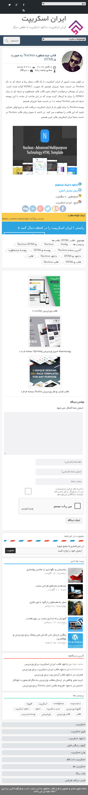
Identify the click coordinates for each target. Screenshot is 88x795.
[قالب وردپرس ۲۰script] (45, 306)
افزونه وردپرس (73, 709)
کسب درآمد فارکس (75, 780)
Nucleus (49, 244)
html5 (64, 244)
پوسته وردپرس (28, 714)
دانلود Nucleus (49, 256)
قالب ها (56, 240)
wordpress (58, 704)
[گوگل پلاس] (16, 5)
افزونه (29, 704)
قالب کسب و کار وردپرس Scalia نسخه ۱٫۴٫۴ (45, 391)
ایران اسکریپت (53, 709)
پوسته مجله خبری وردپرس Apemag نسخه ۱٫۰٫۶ (45, 351)
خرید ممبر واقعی (74, 680)
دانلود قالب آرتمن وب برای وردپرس (53, 675)
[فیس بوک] (23, 5)
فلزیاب (79, 675)
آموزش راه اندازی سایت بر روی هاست (46, 618)
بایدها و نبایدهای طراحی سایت (50, 586)
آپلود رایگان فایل (76, 745)
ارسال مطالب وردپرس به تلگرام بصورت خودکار (37, 680)
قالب (30, 256)
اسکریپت (42, 704)
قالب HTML (68, 240)
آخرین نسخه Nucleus (69, 250)
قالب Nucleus (51, 262)
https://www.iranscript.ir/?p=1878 (23, 219)
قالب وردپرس (63, 714)
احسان (79, 685)
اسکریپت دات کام (76, 759)
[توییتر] (9, 5)
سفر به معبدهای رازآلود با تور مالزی (48, 602)
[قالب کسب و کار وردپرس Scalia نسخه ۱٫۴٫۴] (45, 387)
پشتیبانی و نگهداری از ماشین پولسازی (46, 569)
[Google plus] (40, 211)
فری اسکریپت (78, 731)
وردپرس (46, 714)
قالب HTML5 (73, 262)
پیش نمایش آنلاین (68, 191)
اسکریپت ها (79, 766)
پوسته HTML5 (42, 250)
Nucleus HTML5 (27, 244)
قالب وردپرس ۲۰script (44, 311)
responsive (75, 704)
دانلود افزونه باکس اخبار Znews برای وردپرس (47, 685)
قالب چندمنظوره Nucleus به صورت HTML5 (33, 57)
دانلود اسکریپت (22, 709)
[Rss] (23, 10)
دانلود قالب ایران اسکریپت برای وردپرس (46, 664)
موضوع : (79, 240)
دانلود (37, 709)
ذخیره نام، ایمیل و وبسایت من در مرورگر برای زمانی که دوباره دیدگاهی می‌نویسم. (68, 492)
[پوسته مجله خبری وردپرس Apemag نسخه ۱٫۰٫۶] (45, 347)
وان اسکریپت (78, 752)
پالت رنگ (80, 773)
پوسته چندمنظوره (17, 250)
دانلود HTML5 (72, 256)
